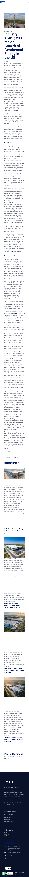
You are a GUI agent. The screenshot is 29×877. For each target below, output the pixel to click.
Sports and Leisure (9, 821)
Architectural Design (9, 481)
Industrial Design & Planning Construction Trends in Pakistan (14, 495)
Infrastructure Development (11, 509)
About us (6, 834)
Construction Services (17, 709)
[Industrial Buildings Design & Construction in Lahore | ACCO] (14, 473)
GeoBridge (18, 322)
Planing (17, 517)
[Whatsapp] (4, 873)
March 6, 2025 (8, 31)
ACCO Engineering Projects (11, 479)
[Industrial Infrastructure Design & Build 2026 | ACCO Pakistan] (14, 622)
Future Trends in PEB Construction (13, 562)
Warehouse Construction (17, 526)
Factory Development (17, 485)
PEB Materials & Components (11, 515)
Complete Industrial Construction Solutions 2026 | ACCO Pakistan (12, 606)
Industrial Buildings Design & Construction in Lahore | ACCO (14, 531)
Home (5, 832)
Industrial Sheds (15, 507)
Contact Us (7, 836)
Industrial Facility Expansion (11, 499)
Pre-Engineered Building (17, 591)
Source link (7, 452)
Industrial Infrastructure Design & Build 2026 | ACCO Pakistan (14, 670)
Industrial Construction (10, 493)
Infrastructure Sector (9, 817)
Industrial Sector (8, 814)
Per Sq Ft (13, 517)
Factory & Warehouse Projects (12, 483)
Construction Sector (9, 816)
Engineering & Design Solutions (12, 713)
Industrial (13, 566)
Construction (19, 481)
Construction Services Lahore (11, 711)
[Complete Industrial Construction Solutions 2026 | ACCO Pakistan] (14, 547)
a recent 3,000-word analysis (13, 203)
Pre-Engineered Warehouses (11, 593)
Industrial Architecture (18, 491)
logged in (13, 757)
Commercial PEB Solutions (10, 703)
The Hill (15, 313)
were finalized (13, 115)
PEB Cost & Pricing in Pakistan (16, 513)
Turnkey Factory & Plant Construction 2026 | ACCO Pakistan (13, 739)
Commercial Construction (15, 702)
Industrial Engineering (15, 497)
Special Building (8, 823)
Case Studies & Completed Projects (13, 637)
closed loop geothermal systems (12, 252)
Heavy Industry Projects (10, 487)
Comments (9, 457)
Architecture (19, 635)
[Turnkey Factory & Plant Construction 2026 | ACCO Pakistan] (14, 687)
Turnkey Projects (14, 599)
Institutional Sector (9, 819)
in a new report (14, 110)
